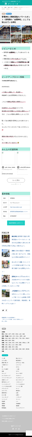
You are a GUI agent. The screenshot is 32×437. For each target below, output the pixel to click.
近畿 (3, 342)
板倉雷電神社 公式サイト (16, 223)
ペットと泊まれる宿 (6, 386)
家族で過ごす (5, 362)
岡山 (10, 344)
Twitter (13, 428)
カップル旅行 (5, 369)
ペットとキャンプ (6, 384)
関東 (3, 338)
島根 (20, 344)
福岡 (6, 349)
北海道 (3, 331)
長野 (21, 336)
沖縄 (3, 351)
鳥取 (17, 344)
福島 (24, 334)
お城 (17, 392)
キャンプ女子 (19, 373)
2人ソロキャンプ (20, 380)
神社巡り (18, 390)
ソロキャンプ (19, 382)
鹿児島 (27, 349)
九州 (3, 349)
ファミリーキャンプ (6, 377)
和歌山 (24, 342)
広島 (6, 344)
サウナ (17, 371)
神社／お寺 (9, 13)
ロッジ (17, 388)
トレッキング (5, 397)
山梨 (24, 336)
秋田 (13, 334)
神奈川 (27, 338)
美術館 (17, 405)
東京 (24, 338)
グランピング (5, 388)
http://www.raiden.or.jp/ (16, 207)
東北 (3, 334)
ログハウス (4, 390)
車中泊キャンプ (5, 382)
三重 (28, 342)
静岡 (6, 340)
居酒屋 (3, 401)
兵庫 (17, 342)
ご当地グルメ (5, 364)
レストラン (18, 364)
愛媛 (10, 347)
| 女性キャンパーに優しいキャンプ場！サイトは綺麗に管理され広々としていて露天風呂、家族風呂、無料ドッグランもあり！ (16, 297)
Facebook (16, 428)
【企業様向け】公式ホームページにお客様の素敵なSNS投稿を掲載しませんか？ (9, 418)
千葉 (20, 338)
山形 (20, 334)
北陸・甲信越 (5, 336)
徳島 (6, 347)
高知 (17, 347)
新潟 (11, 336)
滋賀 (20, 342)
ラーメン (18, 399)
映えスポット (19, 358)
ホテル (17, 367)
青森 (6, 334)
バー (17, 401)
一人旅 (17, 369)
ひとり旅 (4, 395)
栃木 (10, 338)
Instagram (19, 428)
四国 (3, 347)
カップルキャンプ (6, 375)
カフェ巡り (4, 360)
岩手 (10, 334)
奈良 (13, 342)
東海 (3, 340)
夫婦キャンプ (5, 380)
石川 (14, 336)
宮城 (17, 334)
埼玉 (17, 338)
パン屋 (3, 358)
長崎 (17, 349)
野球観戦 (4, 408)
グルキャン (18, 375)
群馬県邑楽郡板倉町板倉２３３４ (19, 211)
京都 (10, 342)
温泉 (3, 371)
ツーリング (4, 399)
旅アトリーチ (16, 426)
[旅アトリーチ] (11, 2)
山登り (17, 395)
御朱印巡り (4, 392)
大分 (10, 349)
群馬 (4, 13)
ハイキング (18, 397)
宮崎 (20, 349)
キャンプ (4, 373)
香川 (13, 347)
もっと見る (16, 180)
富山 (17, 336)
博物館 (3, 405)
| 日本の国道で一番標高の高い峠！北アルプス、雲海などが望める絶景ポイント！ (21, 254)
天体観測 (18, 403)
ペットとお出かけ (20, 384)
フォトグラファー (20, 408)
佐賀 (13, 349)
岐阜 (10, 340)
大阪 (6, 342)
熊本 (24, 349)
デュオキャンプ (19, 377)
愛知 (13, 340)
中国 (3, 344)
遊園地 (3, 403)
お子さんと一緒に (20, 362)
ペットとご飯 (19, 386)
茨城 (6, 338)
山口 (13, 344)
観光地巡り (18, 360)
